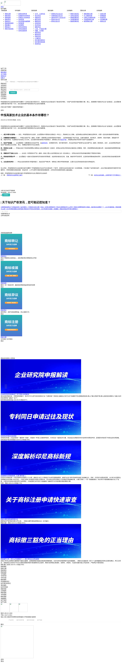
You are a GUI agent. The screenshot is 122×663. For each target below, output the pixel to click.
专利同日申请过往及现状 (8, 436)
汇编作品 (38, 38)
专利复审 (21, 23)
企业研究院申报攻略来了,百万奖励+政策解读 (15, 394)
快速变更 (103, 17)
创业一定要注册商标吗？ (48, 207)
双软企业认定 (55, 19)
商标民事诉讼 (74, 17)
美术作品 (38, 25)
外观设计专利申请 (24, 17)
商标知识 (12, 81)
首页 (2, 6)
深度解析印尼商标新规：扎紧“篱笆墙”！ (13, 475)
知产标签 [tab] (39, 620)
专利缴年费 (103, 19)
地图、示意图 (39, 30)
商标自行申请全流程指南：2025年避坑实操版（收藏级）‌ (42, 209)
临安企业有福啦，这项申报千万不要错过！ (107, 175)
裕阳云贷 (103, 21)
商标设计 (8, 27)
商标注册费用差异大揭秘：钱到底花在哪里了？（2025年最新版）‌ (94, 207)
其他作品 (38, 44)
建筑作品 (38, 34)
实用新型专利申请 (24, 15)
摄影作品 (38, 27)
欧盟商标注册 (88, 21)
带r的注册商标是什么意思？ (65, 207)
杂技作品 (38, 23)
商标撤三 (8, 25)
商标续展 (8, 17)
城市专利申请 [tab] (20, 620)
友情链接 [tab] (3, 620)
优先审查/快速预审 (24, 21)
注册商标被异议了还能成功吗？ (11, 207)
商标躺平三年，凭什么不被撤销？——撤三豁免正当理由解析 (20, 559)
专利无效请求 (22, 29)
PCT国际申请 (88, 15)
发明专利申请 (22, 14)
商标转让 (8, 21)
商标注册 (8, 14)
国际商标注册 (88, 14)
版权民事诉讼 (74, 21)
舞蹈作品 (38, 21)
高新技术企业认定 (57, 14)
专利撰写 (21, 25)
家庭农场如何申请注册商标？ (69, 209)
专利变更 (21, 19)
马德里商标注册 (89, 19)
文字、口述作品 (40, 14)
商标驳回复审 (9, 23)
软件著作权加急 (40, 42)
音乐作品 (38, 15)
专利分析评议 (22, 27)
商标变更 (8, 15)
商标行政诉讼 (74, 14)
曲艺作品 (38, 19)
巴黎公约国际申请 (89, 17)
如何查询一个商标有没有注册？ (31, 207)
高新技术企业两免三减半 (15, 175)
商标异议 (8, 19)
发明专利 (45, 143)
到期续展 (103, 15)
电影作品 (38, 36)
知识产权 (63, 139)
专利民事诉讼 (74, 19)
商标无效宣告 (9, 29)
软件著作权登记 (40, 40)
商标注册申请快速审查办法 (9, 519)
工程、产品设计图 (40, 29)
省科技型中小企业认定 (58, 17)
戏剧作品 (38, 17)
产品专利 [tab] (11, 620)
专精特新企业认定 (57, 15)
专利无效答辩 (22, 30)
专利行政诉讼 (74, 15)
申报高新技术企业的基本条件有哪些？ (28, 81)
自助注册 (103, 14)
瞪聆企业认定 (55, 21)
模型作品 (38, 32)
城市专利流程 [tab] (30, 620)
